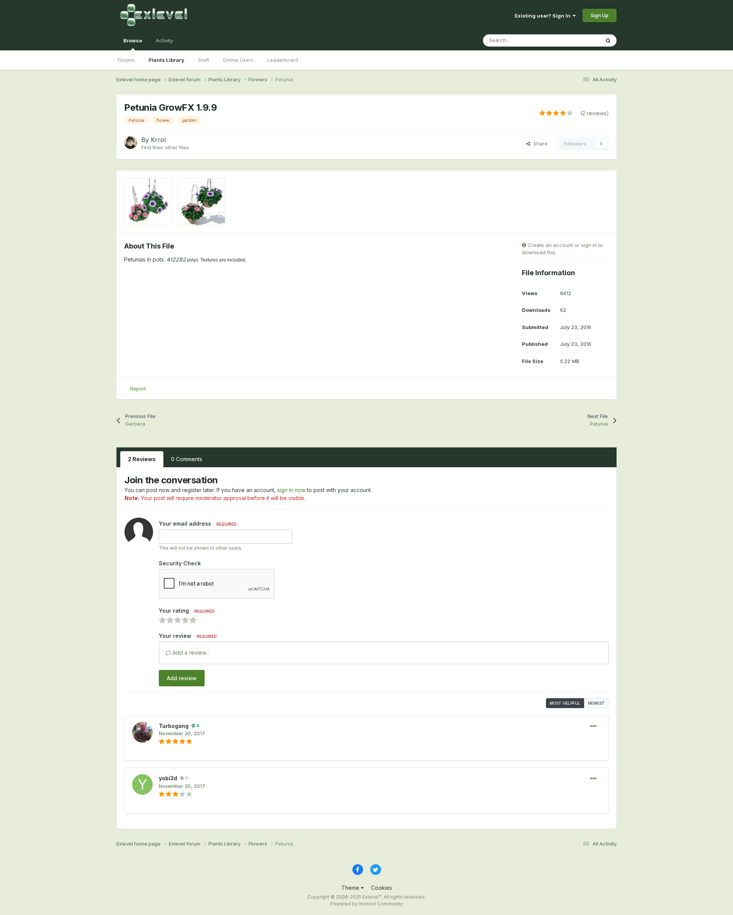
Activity (164, 40)
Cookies (381, 887)
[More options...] (593, 726)
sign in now (291, 490)
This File (579, 40)
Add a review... (190, 652)
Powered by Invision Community (366, 904)
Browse (132, 40)
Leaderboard (282, 60)
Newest (596, 703)
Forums (126, 60)
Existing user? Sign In (544, 16)
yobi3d (168, 778)
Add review (182, 678)
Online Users (238, 60)
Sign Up (600, 15)
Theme (351, 887)
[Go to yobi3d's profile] (142, 784)
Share (538, 143)
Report (138, 389)
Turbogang (174, 726)
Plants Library (166, 60)
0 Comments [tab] (186, 459)
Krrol (158, 140)
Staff (203, 60)
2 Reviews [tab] (142, 459)
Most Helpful (565, 703)
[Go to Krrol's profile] (130, 142)
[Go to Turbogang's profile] (142, 732)
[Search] (608, 40)
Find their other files (165, 147)
